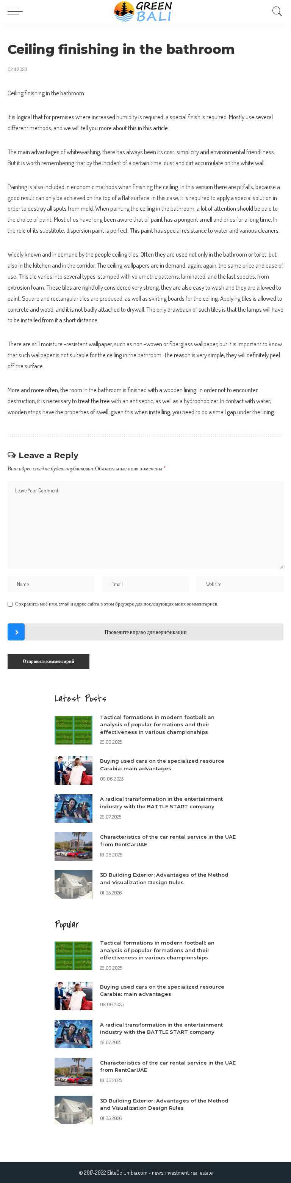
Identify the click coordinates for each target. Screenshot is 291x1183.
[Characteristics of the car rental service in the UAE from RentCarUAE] (73, 846)
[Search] (275, 11)
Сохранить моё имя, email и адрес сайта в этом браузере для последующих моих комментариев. (116, 604)
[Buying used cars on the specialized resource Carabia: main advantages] (73, 770)
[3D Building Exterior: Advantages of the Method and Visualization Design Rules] (73, 884)
